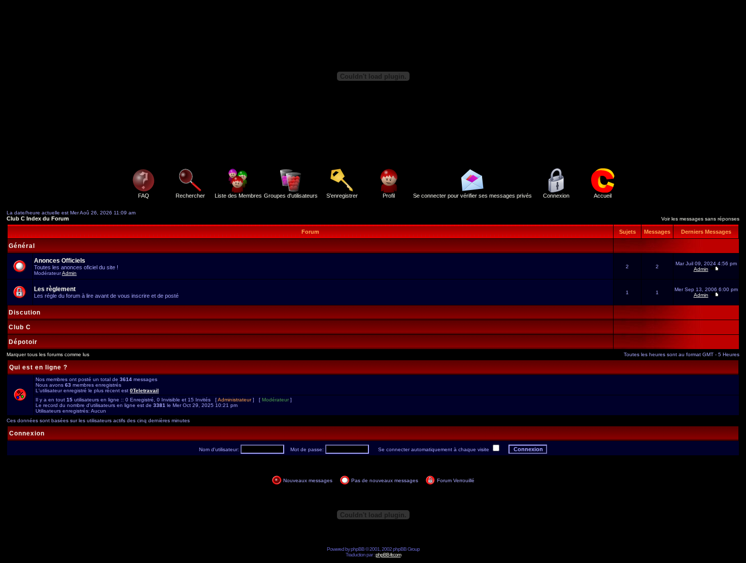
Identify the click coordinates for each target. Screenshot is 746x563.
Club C (20, 327)
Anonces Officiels (59, 260)
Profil (389, 196)
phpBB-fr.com (388, 554)
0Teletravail (144, 390)
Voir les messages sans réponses (700, 219)
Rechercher (190, 196)
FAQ (143, 196)
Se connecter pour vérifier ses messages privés (472, 196)
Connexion (556, 196)
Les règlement (55, 289)
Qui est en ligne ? (38, 367)
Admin (69, 273)
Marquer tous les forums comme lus (48, 354)
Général (22, 245)
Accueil (603, 196)
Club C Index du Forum (38, 218)
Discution (25, 312)
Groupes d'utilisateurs (291, 196)
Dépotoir (23, 342)
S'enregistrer (342, 196)
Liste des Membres (238, 196)
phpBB (357, 549)
